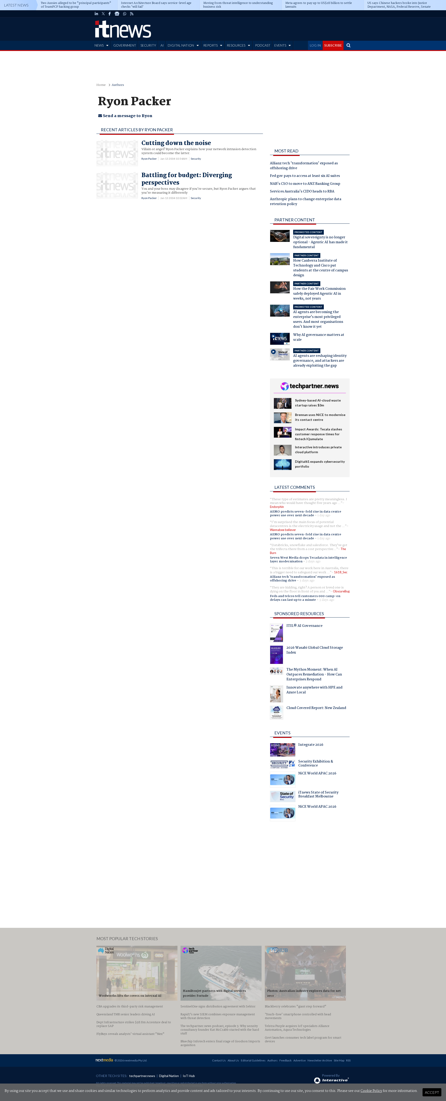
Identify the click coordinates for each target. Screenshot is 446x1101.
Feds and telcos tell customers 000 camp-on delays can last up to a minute (305, 598)
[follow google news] (117, 13)
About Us (233, 1060)
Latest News (16, 5)
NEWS (99, 45)
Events (282, 732)
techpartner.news (142, 1076)
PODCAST (262, 45)
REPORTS (210, 45)
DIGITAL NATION (181, 45)
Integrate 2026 (310, 745)
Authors (118, 85)
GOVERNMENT (124, 45)
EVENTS (280, 45)
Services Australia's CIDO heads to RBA (302, 191)
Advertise (299, 1060)
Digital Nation (169, 1076)
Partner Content (294, 219)
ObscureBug (341, 591)
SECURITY (148, 45)
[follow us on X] (103, 13)
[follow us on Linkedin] (96, 13)
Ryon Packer (149, 158)
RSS (348, 1060)
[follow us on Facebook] (110, 13)
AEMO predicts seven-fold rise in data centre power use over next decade (305, 513)
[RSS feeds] (131, 13)
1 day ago (323, 515)
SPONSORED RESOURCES (299, 613)
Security (196, 158)
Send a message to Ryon (127, 116)
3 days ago (307, 580)
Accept (432, 1092)
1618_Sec (340, 572)
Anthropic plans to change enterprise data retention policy (305, 202)
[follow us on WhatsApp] (124, 13)
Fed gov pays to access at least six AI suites (305, 176)
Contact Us (219, 1060)
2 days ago (313, 561)
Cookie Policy (371, 1091)
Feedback (285, 1060)
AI (162, 45)
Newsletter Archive (320, 1060)
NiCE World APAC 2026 (317, 774)
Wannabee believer (283, 530)
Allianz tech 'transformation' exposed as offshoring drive (304, 166)
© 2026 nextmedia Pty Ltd (131, 1060)
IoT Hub (189, 1076)
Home (101, 85)
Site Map (339, 1060)
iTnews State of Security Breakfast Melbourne (318, 795)
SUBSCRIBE (333, 45)
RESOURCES (236, 45)
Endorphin (277, 507)
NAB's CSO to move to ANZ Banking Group (305, 184)
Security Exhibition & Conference (315, 764)
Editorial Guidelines (253, 1060)
